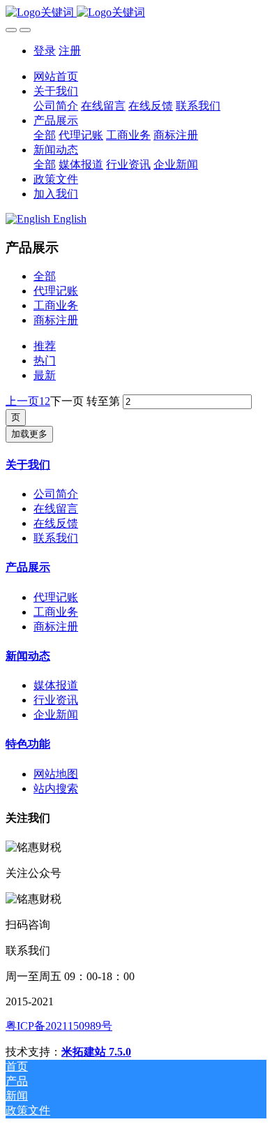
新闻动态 (28, 656)
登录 (44, 51)
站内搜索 (55, 788)
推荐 (44, 346)
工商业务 (55, 305)
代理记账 (55, 291)
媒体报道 (55, 685)
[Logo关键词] (136, 13)
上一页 (22, 401)
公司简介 (55, 494)
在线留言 (55, 509)
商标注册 (55, 320)
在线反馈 (55, 523)
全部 (44, 135)
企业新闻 (55, 714)
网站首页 (55, 76)
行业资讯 (55, 700)
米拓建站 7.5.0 (96, 1052)
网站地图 (55, 774)
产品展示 (28, 567)
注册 (70, 51)
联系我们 (55, 538)
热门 (44, 361)
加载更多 (29, 434)
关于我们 (28, 465)
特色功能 (28, 744)
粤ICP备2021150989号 (59, 1026)
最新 (44, 375)
